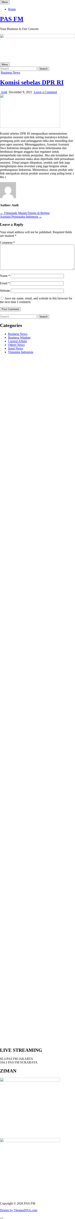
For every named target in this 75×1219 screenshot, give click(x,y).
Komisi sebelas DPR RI (32, 82)
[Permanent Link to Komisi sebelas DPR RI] (30, 126)
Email (5, 283)
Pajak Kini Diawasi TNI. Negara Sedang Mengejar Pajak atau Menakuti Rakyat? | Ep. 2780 (36, 790)
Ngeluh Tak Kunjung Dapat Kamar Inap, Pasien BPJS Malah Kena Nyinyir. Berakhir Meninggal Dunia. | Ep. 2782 (34, 759)
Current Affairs (17, 341)
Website (5, 290)
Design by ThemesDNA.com (18, 1210)
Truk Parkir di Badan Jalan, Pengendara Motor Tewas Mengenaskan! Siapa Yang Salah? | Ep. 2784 (34, 728)
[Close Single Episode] (31, 478)
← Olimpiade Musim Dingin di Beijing (25, 213)
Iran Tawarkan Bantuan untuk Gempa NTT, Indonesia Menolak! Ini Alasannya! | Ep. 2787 (34, 681)
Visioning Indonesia (20, 352)
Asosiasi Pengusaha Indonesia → (21, 216)
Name (5, 275)
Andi (4, 92)
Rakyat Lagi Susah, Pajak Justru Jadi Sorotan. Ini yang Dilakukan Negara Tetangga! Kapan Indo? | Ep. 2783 (34, 743)
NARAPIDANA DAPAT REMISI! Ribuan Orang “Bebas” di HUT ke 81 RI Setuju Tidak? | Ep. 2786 (32, 696)
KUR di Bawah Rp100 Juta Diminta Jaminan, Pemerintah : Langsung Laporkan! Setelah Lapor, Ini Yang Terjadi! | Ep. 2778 (37, 821)
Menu (5, 2)
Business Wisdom (19, 337)
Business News (10, 72)
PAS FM (11, 19)
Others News (16, 345)
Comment (7, 242)
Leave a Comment (45, 92)
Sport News (15, 348)
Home (12, 9)
